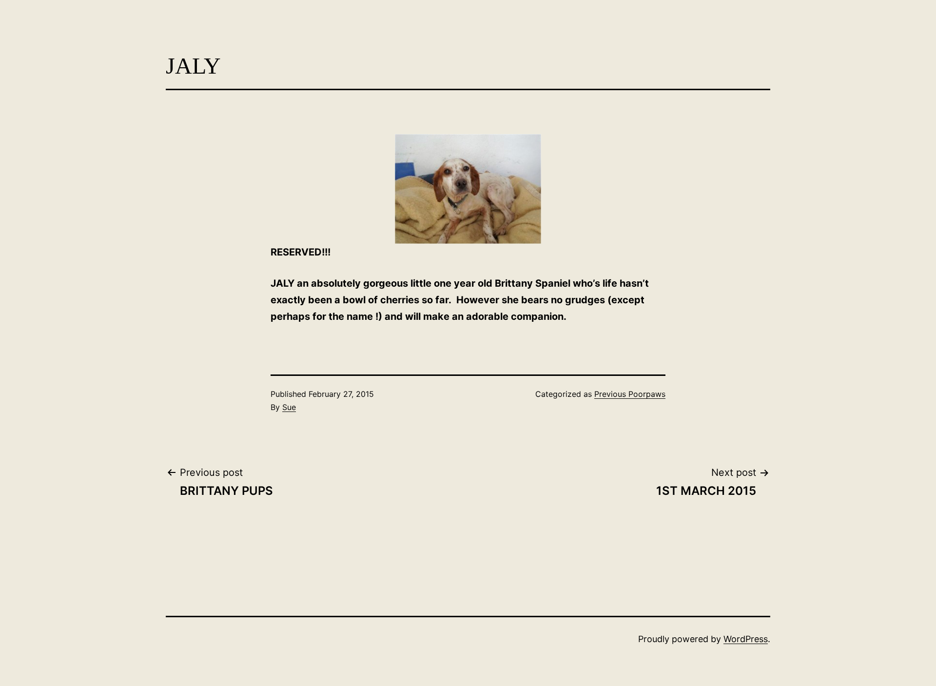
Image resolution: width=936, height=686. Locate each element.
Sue (289, 407)
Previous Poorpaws (629, 394)
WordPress (745, 639)
